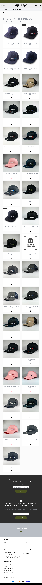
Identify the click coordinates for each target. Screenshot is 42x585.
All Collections (8, 542)
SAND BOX (12, 151)
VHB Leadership (27, 544)
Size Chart (7, 570)
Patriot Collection (10, 552)
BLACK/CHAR (31, 98)
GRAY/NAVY (30, 284)
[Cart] (40, 5)
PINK (11, 178)
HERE (24, 2)
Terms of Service (9, 572)
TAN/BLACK (29, 337)
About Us (24, 542)
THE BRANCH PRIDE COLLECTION (16, 9)
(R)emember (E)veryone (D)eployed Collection (12, 557)
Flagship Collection (10, 554)
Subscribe (21, 491)
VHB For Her (25, 551)
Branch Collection (10, 544)
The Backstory (26, 549)
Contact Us (25, 553)
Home (5, 9)
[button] (36, 5)
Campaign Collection (11, 546)
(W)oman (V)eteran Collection (10, 550)
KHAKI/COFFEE (29, 98)
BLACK (11, 98)
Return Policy (8, 566)
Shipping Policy (9, 568)
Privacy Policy (8, 564)
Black (30, 231)
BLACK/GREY (31, 337)
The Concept (26, 546)
